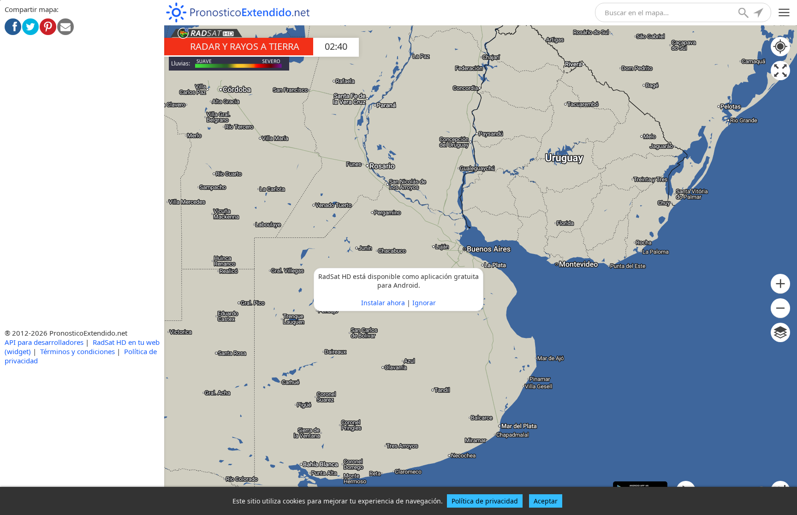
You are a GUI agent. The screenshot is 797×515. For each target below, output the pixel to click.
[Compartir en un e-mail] (65, 26)
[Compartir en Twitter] (30, 26)
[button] (780, 284)
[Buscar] (744, 13)
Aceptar (546, 501)
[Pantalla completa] (780, 70)
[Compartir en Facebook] (13, 26)
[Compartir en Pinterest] (48, 26)
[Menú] (784, 12)
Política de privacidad (485, 501)
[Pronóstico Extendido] (238, 12)
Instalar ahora (383, 302)
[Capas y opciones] (780, 332)
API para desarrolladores (44, 342)
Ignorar (424, 302)
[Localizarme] (759, 13)
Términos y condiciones (77, 351)
